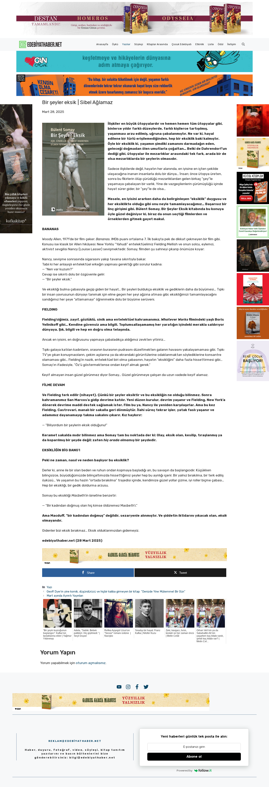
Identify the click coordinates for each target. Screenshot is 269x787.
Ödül (220, 44)
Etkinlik (199, 44)
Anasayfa (102, 44)
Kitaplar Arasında (157, 44)
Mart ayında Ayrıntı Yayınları (65, 595)
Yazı (49, 587)
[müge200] (253, 203)
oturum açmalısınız (91, 663)
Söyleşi (138, 44)
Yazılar (126, 44)
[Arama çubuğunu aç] (243, 44)
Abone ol (194, 756)
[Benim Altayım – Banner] (253, 338)
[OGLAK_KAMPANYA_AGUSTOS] (253, 304)
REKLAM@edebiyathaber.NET (74, 741)
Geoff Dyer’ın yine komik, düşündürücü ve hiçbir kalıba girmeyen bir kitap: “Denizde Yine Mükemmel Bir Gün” (116, 591)
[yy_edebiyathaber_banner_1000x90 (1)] (134, 564)
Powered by (184, 770)
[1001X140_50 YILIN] (134, 34)
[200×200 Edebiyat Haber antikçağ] (253, 271)
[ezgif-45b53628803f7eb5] (134, 71)
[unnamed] (253, 135)
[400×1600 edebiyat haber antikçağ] (16, 232)
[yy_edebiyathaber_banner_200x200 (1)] (253, 169)
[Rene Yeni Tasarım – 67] (253, 380)
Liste (211, 44)
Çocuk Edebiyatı (181, 44)
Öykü (115, 44)
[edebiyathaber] (134, 95)
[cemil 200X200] (253, 237)
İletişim (231, 44)
